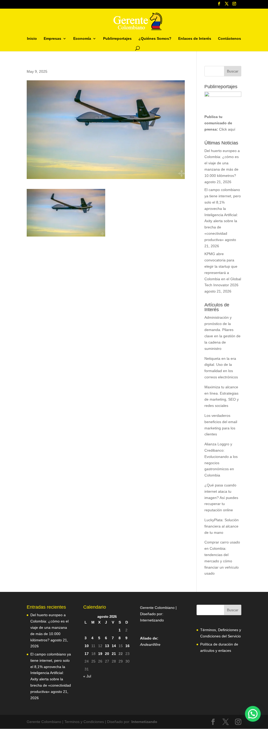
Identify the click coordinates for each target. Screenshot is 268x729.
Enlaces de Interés (194, 39)
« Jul (87, 676)
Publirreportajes (117, 39)
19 (100, 654)
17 (87, 654)
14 (114, 646)
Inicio (32, 39)
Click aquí (227, 129)
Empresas (52, 39)
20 (107, 654)
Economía (82, 39)
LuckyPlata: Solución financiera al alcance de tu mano (221, 526)
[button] (253, 714)
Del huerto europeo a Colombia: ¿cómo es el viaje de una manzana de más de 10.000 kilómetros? (222, 163)
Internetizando (152, 620)
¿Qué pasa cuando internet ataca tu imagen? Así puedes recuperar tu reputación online (221, 497)
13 (107, 646)
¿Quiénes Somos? (154, 39)
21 (114, 654)
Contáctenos (229, 39)
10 (87, 646)
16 (127, 646)
